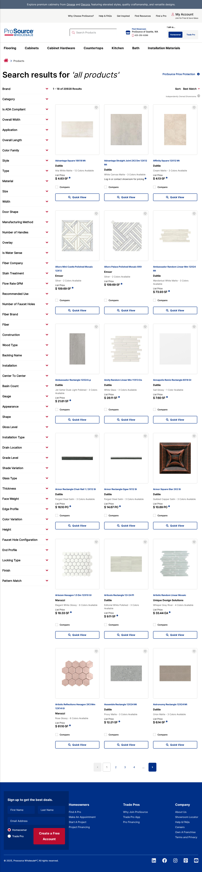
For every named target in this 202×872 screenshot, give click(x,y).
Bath (135, 48)
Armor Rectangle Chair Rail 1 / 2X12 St (75, 489)
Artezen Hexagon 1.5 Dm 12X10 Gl (73, 595)
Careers (180, 827)
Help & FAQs (105, 16)
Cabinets (32, 48)
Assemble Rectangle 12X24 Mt (120, 704)
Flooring (10, 48)
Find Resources (143, 16)
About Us (181, 812)
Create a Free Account (49, 836)
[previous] (97, 767)
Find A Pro (75, 812)
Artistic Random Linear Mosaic (169, 595)
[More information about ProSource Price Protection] (198, 74)
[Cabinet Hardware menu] (77, 48)
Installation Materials (164, 48)
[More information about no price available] (145, 179)
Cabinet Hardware (61, 48)
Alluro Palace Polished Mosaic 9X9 (123, 266)
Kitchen (118, 48)
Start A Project (77, 822)
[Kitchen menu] (126, 48)
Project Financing (79, 827)
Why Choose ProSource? (81, 16)
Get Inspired (123, 16)
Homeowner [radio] (175, 34)
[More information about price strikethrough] (69, 179)
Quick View (79, 197)
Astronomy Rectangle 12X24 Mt (170, 704)
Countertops (93, 48)
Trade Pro (18, 836)
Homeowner (19, 829)
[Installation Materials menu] (182, 48)
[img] (198, 96)
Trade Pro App (131, 817)
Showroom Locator (186, 817)
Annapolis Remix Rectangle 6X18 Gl (172, 380)
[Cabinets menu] (40, 48)
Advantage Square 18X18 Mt (70, 160)
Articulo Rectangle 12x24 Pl (119, 595)
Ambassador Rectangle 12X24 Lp (73, 380)
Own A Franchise (185, 832)
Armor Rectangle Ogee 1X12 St (120, 489)
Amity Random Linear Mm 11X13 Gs (123, 380)
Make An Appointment (82, 817)
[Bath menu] (141, 48)
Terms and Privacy (186, 837)
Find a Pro (161, 16)
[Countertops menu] (105, 48)
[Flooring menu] (18, 48)
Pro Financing (131, 822)
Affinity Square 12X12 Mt (166, 160)
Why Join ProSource (135, 812)
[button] (182, 14)
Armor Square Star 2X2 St (167, 489)
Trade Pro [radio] (191, 34)
